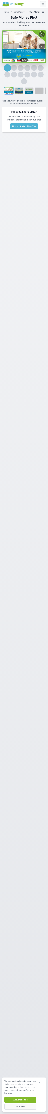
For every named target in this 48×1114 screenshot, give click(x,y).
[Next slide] (42, 46)
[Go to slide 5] (34, 68)
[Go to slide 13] (24, 81)
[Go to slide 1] (7, 68)
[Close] (41, 1082)
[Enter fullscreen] (42, 34)
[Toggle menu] (43, 4)
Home (6, 12)
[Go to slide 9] (21, 74)
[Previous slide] (6, 46)
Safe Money (19, 12)
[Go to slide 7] (7, 74)
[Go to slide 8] (14, 74)
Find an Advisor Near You (24, 126)
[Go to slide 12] (41, 74)
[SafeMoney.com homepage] (13, 4)
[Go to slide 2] (14, 68)
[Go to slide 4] (27, 68)
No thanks (20, 1107)
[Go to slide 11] (34, 74)
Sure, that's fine (20, 1100)
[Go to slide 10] (27, 74)
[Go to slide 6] (41, 68)
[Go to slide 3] (21, 68)
